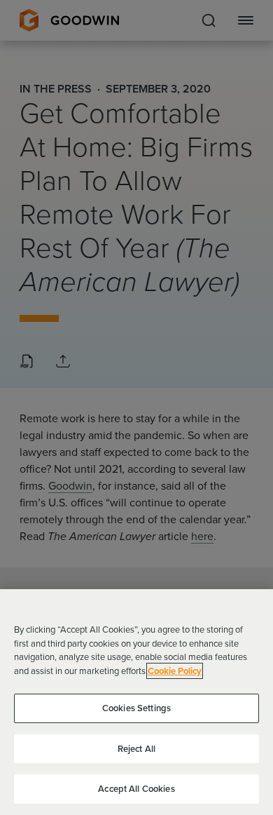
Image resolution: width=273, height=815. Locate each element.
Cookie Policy (175, 671)
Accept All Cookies (136, 788)
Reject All (136, 748)
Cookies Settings (136, 708)
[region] (136, 702)
